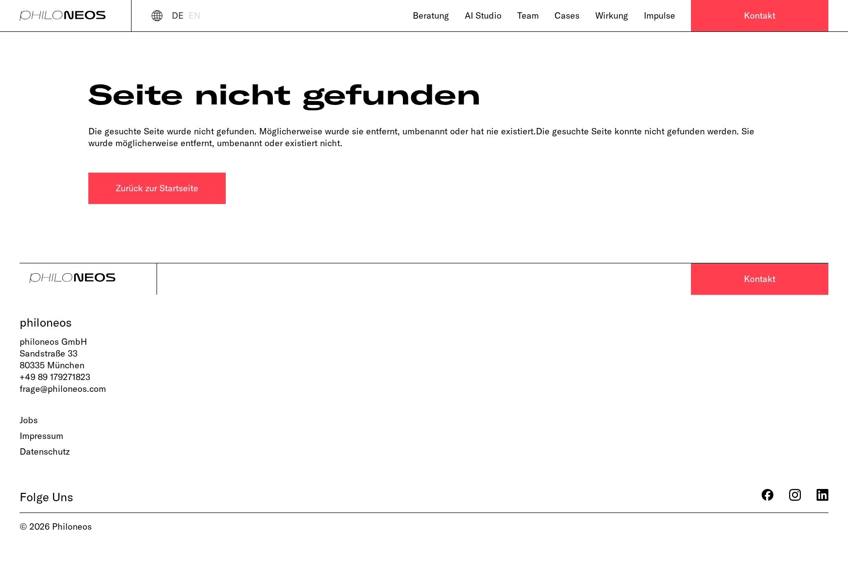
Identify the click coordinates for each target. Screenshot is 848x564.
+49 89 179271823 (55, 377)
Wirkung (611, 15)
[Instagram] (795, 497)
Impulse (659, 15)
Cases (567, 15)
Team (528, 15)
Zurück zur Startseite (157, 188)
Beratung (431, 15)
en (194, 15)
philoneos (46, 322)
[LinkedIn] (822, 497)
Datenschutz (45, 451)
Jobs (29, 420)
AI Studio (483, 15)
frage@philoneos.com (63, 388)
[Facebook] (767, 497)
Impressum (41, 435)
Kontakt (759, 15)
